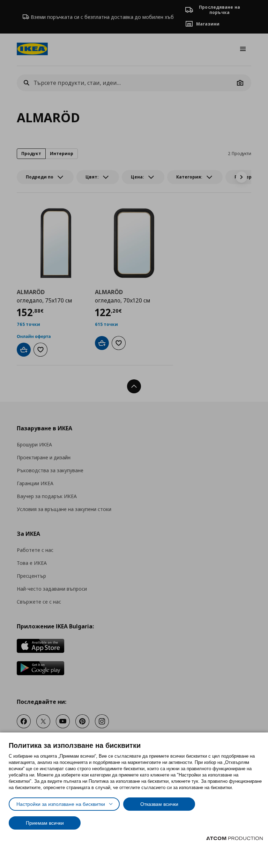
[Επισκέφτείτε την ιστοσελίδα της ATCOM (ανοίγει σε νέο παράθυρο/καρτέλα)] (234, 838)
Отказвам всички (159, 804)
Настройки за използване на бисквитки (60, 804)
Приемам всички (45, 823)
